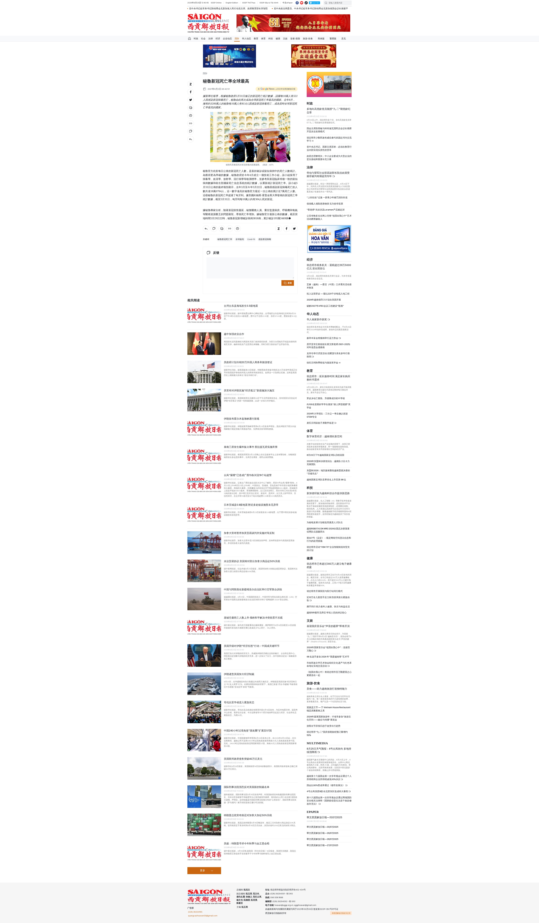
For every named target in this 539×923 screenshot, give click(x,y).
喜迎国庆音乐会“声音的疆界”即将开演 (328, 626)
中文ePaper (288, 3)
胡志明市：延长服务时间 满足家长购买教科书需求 (328, 378)
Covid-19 (251, 239)
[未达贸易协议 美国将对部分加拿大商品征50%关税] (204, 571)
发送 (290, 283)
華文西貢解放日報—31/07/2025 (324, 817)
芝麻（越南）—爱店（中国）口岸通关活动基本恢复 (329, 286)
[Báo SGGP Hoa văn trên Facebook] (297, 2)
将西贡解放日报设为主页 (341, 913)
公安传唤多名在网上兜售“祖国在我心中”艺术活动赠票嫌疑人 (329, 217)
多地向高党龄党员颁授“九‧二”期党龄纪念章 (328, 110)
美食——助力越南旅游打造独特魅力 (327, 688)
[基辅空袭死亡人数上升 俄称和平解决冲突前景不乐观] (204, 627)
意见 (343, 38)
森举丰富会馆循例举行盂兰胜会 (323, 338)
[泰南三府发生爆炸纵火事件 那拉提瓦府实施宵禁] (204, 456)
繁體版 (333, 38)
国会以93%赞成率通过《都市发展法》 (326, 785)
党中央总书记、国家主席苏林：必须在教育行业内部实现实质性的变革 (329, 148)
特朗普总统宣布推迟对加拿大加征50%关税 (248, 815)
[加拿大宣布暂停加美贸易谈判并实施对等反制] (204, 542)
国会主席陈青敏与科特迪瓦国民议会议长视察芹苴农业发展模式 (329, 130)
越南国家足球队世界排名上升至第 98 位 (326, 479)
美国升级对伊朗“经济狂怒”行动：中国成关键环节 (251, 645)
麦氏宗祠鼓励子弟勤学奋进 (320, 423)
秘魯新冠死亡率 (224, 239)
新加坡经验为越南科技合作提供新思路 (328, 493)
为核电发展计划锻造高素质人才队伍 (325, 522)
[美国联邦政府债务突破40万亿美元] (204, 768)
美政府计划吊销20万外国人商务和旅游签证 (248, 362)
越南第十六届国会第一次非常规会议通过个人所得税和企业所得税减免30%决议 (329, 777)
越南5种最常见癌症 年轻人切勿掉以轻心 (327, 612)
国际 (237, 38)
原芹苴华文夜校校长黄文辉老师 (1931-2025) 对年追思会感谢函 (328, 346)
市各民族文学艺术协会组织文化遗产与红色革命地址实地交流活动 (329, 664)
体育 (263, 38)
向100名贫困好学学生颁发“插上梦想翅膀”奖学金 (328, 406)
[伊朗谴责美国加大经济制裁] (204, 683)
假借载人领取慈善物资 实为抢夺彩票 (325, 203)
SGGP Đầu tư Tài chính (269, 3)
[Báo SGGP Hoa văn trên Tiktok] (306, 2)
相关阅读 (193, 300)
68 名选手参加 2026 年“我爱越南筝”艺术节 (328, 656)
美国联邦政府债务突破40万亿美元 (243, 758)
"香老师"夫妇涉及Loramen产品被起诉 (326, 209)
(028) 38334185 (195, 912)
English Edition (232, 3)
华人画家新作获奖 (317, 319)
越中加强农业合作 (234, 334)
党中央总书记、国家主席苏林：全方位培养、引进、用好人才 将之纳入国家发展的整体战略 (300, 8)
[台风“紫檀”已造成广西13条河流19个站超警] (204, 485)
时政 (196, 38)
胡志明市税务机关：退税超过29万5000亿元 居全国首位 (329, 267)
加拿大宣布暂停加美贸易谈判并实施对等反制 (249, 533)
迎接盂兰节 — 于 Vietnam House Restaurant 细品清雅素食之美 (328, 709)
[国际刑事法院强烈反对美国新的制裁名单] (204, 796)
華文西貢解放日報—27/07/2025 (322, 845)
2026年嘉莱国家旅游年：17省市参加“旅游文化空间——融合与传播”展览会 (329, 718)
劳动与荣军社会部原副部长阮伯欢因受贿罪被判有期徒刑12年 (328, 174)
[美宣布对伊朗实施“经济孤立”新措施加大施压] (204, 400)
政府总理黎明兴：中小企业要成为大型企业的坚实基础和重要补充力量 (329, 158)
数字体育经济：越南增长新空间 (324, 436)
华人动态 (246, 38)
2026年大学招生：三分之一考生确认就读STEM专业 (327, 415)
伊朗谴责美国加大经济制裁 (239, 674)
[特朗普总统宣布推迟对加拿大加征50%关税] (204, 825)
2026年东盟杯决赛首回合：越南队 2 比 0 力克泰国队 (328, 463)
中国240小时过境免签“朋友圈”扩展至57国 (248, 730)
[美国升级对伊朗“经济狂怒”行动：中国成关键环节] (204, 655)
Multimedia (317, 743)
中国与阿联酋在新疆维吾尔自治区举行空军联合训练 (253, 589)
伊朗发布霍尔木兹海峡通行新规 (241, 418)
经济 (218, 38)
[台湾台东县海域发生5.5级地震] (204, 315)
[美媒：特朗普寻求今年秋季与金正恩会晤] (204, 853)
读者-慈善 (295, 38)
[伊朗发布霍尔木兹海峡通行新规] (204, 428)
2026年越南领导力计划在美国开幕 (324, 299)
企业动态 (227, 38)
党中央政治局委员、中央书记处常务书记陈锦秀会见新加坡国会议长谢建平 (212, 8)
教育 (256, 38)
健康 (278, 38)
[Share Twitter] (190, 100)
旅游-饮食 (308, 38)
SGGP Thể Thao (248, 3)
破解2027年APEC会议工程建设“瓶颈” (325, 306)
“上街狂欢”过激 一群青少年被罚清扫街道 (327, 197)
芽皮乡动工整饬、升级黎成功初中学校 (326, 398)
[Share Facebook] (190, 92)
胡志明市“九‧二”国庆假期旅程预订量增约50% (327, 733)
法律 (210, 38)
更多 (202, 870)
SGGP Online (216, 3)
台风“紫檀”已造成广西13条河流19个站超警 (248, 475)
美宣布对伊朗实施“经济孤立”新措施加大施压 (249, 390)
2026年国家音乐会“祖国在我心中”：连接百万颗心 (328, 649)
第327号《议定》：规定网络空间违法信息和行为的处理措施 (329, 539)
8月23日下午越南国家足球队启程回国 (325, 455)
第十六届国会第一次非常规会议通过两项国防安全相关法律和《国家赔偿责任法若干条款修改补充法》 (329, 800)
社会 (203, 38)
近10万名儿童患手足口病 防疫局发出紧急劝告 (328, 599)
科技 (270, 38)
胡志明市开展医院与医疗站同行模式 (325, 591)
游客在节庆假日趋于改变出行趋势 (323, 726)
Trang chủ (189, 38)
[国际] (190, 139)
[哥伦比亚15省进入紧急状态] (204, 712)
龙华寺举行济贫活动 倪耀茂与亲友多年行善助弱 (328, 355)
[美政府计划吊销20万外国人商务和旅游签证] (204, 372)
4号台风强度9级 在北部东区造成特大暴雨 (327, 791)
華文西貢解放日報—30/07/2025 (322, 827)
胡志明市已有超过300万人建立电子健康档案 (329, 565)
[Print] (190, 115)
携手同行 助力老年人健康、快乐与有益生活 (328, 606)
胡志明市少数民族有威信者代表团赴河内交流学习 (329, 139)
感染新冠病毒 (264, 239)
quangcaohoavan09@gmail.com (202, 915)
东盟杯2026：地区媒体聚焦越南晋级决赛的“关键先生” (328, 472)
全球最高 (240, 239)
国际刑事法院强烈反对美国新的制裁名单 (246, 787)
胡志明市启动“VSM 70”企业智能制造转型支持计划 (328, 548)
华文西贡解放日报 (208, 23)
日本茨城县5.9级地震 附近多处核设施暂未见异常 (251, 504)
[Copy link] (190, 123)
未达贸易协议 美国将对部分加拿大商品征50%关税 (252, 561)
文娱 (285, 38)
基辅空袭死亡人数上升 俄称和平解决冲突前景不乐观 (253, 617)
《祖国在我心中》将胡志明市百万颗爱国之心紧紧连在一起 (329, 673)
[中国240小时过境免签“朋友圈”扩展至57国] (204, 740)
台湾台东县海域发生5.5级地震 (241, 305)
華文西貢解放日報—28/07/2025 (322, 839)
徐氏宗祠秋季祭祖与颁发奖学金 (323, 362)
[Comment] (190, 131)
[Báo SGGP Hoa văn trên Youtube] (301, 2)
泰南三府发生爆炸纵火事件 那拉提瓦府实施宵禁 (251, 446)
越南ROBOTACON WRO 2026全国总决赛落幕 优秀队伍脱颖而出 (328, 530)
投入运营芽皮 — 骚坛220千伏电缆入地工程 (328, 293)
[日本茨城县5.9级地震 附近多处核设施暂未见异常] (204, 514)
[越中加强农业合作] (204, 343)
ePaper (313, 812)
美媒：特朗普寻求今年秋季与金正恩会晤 (246, 843)
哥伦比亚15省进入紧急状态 (239, 702)
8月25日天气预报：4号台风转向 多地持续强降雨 (329, 750)
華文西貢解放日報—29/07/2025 (322, 833)
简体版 (321, 38)
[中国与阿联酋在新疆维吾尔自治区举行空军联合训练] (204, 599)
